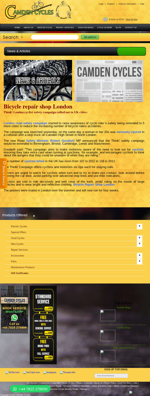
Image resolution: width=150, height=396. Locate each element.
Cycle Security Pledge (68, 389)
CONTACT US (131, 27)
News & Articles (99, 386)
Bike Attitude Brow (123, 347)
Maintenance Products (23, 267)
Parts (14, 261)
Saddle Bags (124, 307)
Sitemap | (84, 389)
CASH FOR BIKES (85, 27)
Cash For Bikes (125, 383)
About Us (98, 383)
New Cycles (17, 244)
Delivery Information (81, 386)
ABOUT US (28, 27)
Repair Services (19, 249)
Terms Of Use (68, 383)
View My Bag (132, 19)
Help (142, 4)
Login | (102, 4)
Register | (112, 4)
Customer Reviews (129, 386)
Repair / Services (63, 386)
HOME (17, 27)
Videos (116, 386)
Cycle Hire (55, 383)
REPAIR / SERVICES (65, 27)
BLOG (118, 27)
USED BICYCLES (44, 27)
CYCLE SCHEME (104, 27)
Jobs (135, 383)
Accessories (17, 255)
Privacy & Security (84, 383)
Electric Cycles (19, 226)
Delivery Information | (128, 4)
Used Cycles (18, 238)
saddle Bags (124, 327)
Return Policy (110, 383)
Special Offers (18, 232)
